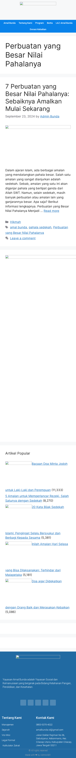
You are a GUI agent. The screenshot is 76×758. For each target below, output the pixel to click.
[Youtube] (53, 703)
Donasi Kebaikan (38, 29)
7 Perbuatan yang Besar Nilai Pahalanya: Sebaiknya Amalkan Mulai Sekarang (37, 97)
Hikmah (15, 222)
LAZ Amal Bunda (64, 23)
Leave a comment (23, 238)
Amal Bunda (10, 23)
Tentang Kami (25, 23)
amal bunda (18, 227)
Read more (51, 211)
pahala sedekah (40, 227)
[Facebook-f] (23, 703)
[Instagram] (38, 703)
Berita (50, 23)
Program (39, 23)
